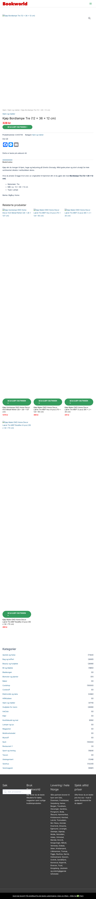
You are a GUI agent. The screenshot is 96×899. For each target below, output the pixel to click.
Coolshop (6, 685)
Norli (4, 742)
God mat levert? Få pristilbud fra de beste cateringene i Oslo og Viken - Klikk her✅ (46, 896)
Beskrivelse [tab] (7, 162)
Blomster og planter (10, 677)
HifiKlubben (7, 698)
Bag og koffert (8, 659)
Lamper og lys (8, 725)
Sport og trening (9, 751)
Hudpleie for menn (9, 707)
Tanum (5, 755)
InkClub (5, 711)
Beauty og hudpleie (10, 664)
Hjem (4, 110)
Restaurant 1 (7, 746)
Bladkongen (7, 672)
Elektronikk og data (10, 694)
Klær (4, 716)
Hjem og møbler (14, 110)
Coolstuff (6, 690)
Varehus (5, 764)
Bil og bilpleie (7, 668)
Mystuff (5, 738)
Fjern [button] (82, 896)
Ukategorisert (7, 759)
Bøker (4, 681)
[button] (89, 18)
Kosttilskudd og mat (10, 720)
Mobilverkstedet (8, 733)
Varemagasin (7, 768)
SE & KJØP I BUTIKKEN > (17, 127)
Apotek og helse (8, 655)
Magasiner (6, 729)
